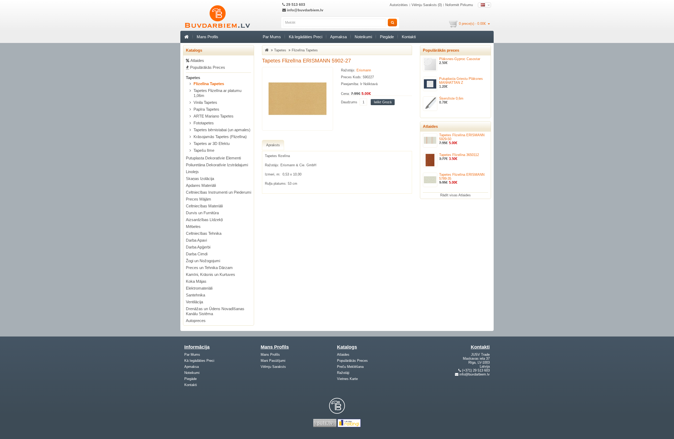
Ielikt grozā (382, 102)
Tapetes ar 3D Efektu (212, 143)
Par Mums (272, 37)
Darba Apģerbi (198, 247)
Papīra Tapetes (206, 109)
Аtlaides (196, 60)
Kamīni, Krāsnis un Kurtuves (210, 274)
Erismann (363, 70)
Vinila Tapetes (205, 102)
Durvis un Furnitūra (202, 213)
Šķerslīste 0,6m (451, 98)
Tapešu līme (204, 150)
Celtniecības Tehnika (203, 233)
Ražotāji (343, 373)
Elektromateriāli (199, 288)
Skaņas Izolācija (200, 178)
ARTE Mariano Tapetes (214, 116)
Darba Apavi (196, 240)
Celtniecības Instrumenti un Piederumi (218, 192)
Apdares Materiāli (201, 185)
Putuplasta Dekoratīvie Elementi (213, 158)
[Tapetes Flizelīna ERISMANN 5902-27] (297, 99)
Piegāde (387, 37)
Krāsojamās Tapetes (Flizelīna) (220, 136)
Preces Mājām (198, 199)
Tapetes (193, 77)
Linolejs (192, 171)
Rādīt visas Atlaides (455, 195)
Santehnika (195, 295)
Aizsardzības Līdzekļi (204, 219)
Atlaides (343, 355)
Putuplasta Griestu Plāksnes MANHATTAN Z (461, 81)
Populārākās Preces (207, 67)
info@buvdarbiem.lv (304, 10)
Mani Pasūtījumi (273, 361)
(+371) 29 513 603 (476, 370)
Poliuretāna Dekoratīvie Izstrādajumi (217, 165)
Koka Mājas (196, 281)
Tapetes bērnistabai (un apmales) (222, 130)
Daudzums (349, 102)
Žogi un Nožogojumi (203, 260)
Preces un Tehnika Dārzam (209, 267)
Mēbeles (193, 226)
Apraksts (273, 145)
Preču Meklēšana (350, 367)
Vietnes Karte (347, 379)
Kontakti (409, 37)
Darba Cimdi (196, 254)
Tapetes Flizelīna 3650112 (459, 155)
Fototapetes (204, 123)
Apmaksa (338, 37)
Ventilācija (194, 302)
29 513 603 (295, 4)
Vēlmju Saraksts (273, 367)
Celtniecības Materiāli (204, 206)
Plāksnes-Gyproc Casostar (459, 59)
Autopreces (196, 320)
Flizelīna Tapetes (209, 83)
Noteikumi (363, 37)
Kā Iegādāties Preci (305, 37)
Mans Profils (207, 37)
